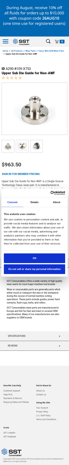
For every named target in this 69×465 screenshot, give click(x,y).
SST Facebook (9, 436)
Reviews (13, 345)
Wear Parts (30, 51)
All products (17, 51)
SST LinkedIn (9, 432)
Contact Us (41, 394)
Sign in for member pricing (21, 174)
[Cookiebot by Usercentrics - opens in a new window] (50, 193)
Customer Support (11, 390)
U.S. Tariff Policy (43, 415)
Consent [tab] (12, 202)
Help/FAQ (7, 394)
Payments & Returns (12, 398)
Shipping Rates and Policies (16, 402)
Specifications (17, 336)
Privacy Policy (42, 411)
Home (5, 51)
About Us (40, 390)
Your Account (42, 408)
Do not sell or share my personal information (34, 269)
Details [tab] (34, 202)
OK (35, 258)
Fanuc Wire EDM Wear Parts (51, 51)
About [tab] (56, 202)
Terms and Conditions (46, 419)
